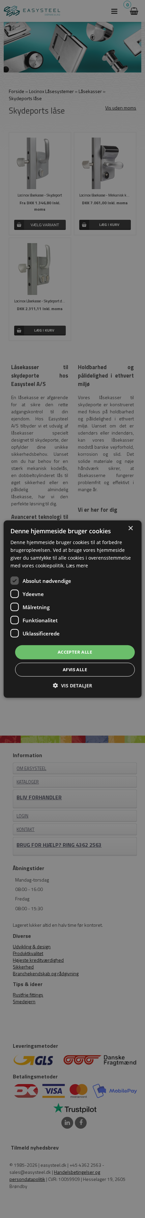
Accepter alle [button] (75, 652)
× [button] (130, 528)
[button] (72, 685)
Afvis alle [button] (75, 669)
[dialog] (73, 608)
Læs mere (77, 565)
